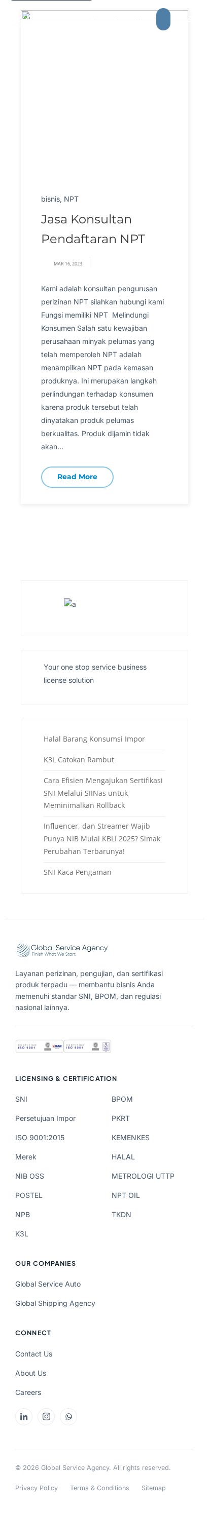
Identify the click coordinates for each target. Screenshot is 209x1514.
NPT (71, 199)
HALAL (123, 1156)
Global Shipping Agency (55, 1303)
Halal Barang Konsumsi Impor (94, 739)
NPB (22, 1214)
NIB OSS (29, 1176)
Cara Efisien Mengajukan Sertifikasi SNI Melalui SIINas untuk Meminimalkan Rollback (103, 792)
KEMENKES (131, 1137)
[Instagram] (46, 1416)
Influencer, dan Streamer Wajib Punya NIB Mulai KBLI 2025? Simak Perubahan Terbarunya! (102, 838)
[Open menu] (190, 19)
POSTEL (29, 1195)
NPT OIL (126, 1195)
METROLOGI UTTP (143, 1176)
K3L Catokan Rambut (79, 759)
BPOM (122, 1099)
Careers (28, 1392)
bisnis (50, 199)
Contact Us (33, 1353)
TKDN (121, 1214)
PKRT (121, 1118)
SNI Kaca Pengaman (78, 872)
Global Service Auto (48, 1283)
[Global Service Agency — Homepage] (63, 19)
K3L (21, 1233)
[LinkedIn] (23, 1416)
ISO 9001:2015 (39, 1137)
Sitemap (154, 1488)
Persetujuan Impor (45, 1118)
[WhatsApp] (68, 1416)
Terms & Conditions (99, 1488)
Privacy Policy (36, 1488)
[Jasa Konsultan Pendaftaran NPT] (104, 93)
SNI (21, 1099)
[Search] (138, 19)
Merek (26, 1156)
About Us (30, 1373)
